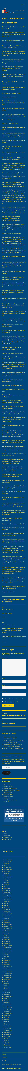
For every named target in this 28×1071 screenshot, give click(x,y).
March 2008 (7, 1025)
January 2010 (7, 992)
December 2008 (8, 1008)
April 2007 (6, 1044)
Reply (4, 617)
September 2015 (8, 916)
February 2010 (7, 990)
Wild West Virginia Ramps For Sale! (11, 1064)
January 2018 (7, 875)
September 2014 (8, 928)
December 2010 (8, 971)
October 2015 (7, 915)
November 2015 (8, 913)
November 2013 (8, 947)
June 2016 (6, 905)
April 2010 (6, 987)
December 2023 (8, 860)
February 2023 (7, 867)
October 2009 (7, 994)
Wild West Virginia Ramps (10, 788)
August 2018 (7, 871)
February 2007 (7, 1047)
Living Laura (7, 798)
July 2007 (6, 1038)
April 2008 (6, 1023)
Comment (5, 658)
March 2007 (7, 1045)
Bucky (3, 591)
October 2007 (7, 1032)
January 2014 (7, 943)
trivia (14, 591)
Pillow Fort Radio (8, 796)
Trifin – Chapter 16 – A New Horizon (13, 748)
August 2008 (7, 1015)
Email (4, 685)
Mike (3, 623)
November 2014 (8, 926)
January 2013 (7, 960)
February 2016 (7, 909)
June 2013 (6, 956)
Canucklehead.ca (8, 794)
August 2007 (7, 1036)
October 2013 (7, 949)
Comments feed (8, 837)
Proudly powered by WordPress (14, 1068)
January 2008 (7, 1028)
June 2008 (6, 1019)
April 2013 (6, 958)
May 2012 (6, 962)
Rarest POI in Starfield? (10, 739)
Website (4, 691)
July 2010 (6, 981)
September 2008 (8, 1013)
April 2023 (6, 865)
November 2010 (8, 973)
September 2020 (8, 869)
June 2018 (6, 873)
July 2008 (6, 1017)
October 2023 (7, 861)
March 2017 (7, 888)
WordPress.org (7, 839)
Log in (5, 833)
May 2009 (6, 998)
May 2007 (6, 1042)
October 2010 (7, 975)
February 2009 (7, 1004)
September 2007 (8, 1034)
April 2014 (6, 937)
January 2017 (7, 892)
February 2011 (7, 970)
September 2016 (8, 899)
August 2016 (7, 901)
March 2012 (7, 964)
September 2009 (8, 996)
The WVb (4, 1068)
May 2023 (6, 863)
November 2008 (8, 1009)
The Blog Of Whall (8, 786)
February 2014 (7, 941)
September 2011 (8, 966)
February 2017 (7, 890)
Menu (23, 4)
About (4, 1054)
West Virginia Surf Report (10, 800)
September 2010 (8, 977)
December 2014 (8, 924)
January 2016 (7, 911)
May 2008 (6, 1021)
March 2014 (7, 939)
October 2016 (7, 897)
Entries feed (7, 835)
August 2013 (7, 953)
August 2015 (7, 918)
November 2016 (8, 896)
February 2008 (7, 1026)
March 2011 (7, 968)
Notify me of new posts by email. (11, 701)
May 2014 (6, 935)
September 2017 (8, 877)
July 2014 (6, 932)
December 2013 (8, 945)
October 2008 (7, 1011)
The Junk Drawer (8, 784)
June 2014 (6, 934)
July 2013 (6, 954)
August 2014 (7, 930)
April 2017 (6, 886)
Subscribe (6, 772)
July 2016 (6, 903)
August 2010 (7, 979)
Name (4, 678)
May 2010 (6, 985)
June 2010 (6, 983)
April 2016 (6, 907)
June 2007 (6, 1040)
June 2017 (6, 882)
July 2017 (6, 880)
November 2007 (8, 1030)
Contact (4, 1057)
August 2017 (7, 879)
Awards (4, 1060)
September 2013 (8, 951)
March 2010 (7, 989)
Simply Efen (7, 802)
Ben (3, 607)
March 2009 (7, 1002)
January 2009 (7, 1006)
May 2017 (6, 884)
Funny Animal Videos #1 (10, 737)
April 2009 (6, 1000)
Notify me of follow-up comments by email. (13, 698)
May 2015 (6, 920)
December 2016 (8, 894)
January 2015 (7, 922)
